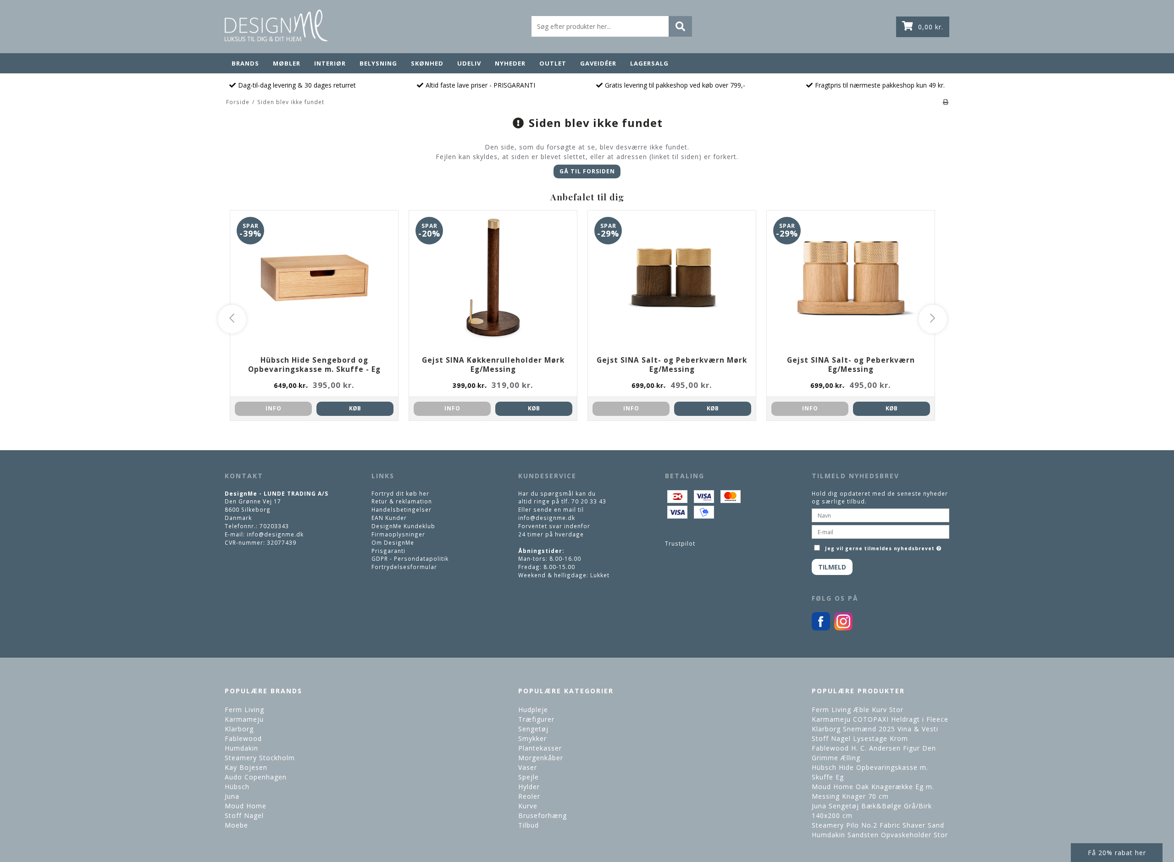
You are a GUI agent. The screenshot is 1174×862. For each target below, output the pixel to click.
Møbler (286, 63)
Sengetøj (533, 728)
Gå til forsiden (587, 171)
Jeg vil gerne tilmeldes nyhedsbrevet (884, 547)
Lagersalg (649, 63)
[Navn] (880, 514)
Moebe (236, 825)
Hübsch (237, 786)
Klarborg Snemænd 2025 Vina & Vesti (875, 728)
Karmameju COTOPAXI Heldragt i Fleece (880, 719)
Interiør (330, 63)
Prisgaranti (388, 550)
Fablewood (243, 738)
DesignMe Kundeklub (403, 526)
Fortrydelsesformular (404, 566)
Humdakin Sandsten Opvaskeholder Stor (880, 834)
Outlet (552, 63)
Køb (355, 408)
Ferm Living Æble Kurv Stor (857, 709)
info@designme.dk (275, 534)
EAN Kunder (389, 517)
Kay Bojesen (246, 767)
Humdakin (241, 748)
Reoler (529, 796)
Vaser (527, 767)
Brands (245, 63)
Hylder (529, 786)
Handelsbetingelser (401, 509)
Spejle (528, 777)
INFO (274, 408)
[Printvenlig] (945, 101)
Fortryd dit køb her (400, 493)
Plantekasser (540, 748)
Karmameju (244, 719)
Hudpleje (533, 709)
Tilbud (528, 825)
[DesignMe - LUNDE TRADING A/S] (276, 25)
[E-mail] (880, 531)
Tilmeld (832, 567)
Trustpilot (680, 543)
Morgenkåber (540, 757)
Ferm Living (244, 709)
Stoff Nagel (244, 815)
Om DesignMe (392, 542)
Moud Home (245, 805)
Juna (232, 796)
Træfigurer (536, 719)
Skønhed (427, 63)
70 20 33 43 (588, 501)
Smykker (532, 738)
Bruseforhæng (542, 815)
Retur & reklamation (401, 501)
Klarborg (239, 728)
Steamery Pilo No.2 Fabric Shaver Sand (878, 825)
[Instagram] (843, 628)
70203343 (274, 526)
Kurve (527, 805)
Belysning (378, 63)
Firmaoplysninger (398, 534)
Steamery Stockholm (260, 757)
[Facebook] (821, 628)
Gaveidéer (598, 63)
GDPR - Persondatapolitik (410, 558)
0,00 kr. (930, 26)
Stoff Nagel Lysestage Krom (860, 738)
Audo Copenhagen (256, 777)
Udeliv (469, 63)
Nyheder (510, 63)
